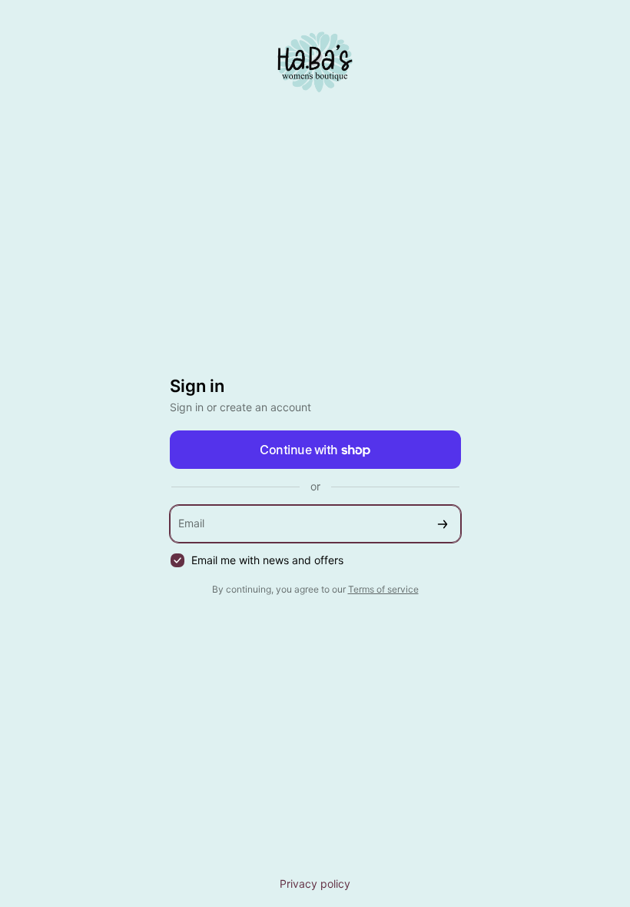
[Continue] (442, 523)
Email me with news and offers (267, 559)
